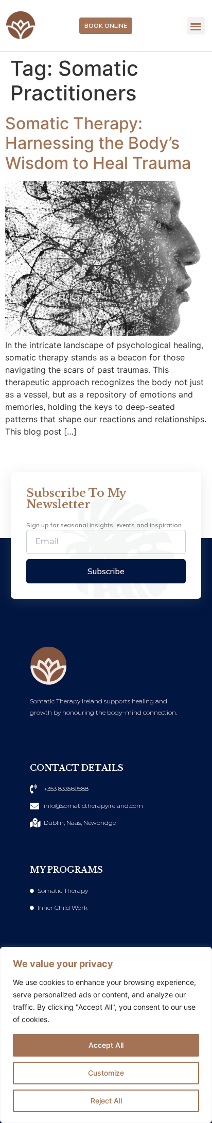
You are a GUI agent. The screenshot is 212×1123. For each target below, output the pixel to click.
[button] (196, 26)
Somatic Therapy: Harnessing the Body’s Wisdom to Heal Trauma (98, 143)
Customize (106, 1072)
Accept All (106, 1045)
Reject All (106, 1100)
